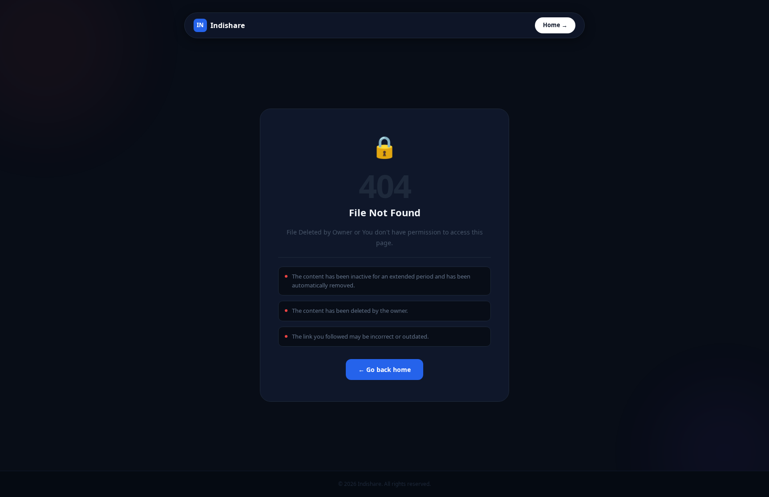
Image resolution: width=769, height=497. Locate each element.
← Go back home (384, 369)
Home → (555, 25)
